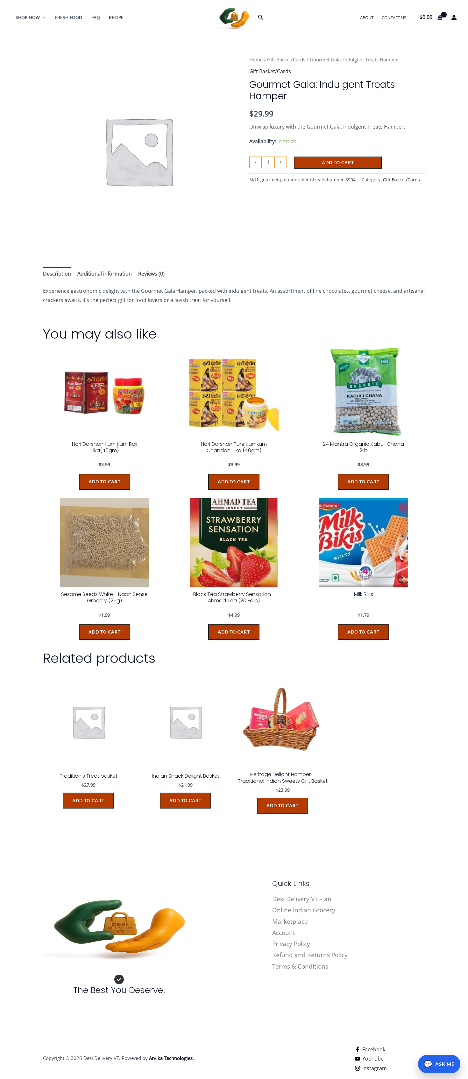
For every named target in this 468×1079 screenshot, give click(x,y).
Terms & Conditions (300, 966)
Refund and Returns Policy (310, 955)
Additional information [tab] (104, 273)
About (366, 17)
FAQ (95, 17)
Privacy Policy (291, 944)
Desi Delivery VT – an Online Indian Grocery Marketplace (303, 910)
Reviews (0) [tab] (151, 273)
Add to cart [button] (88, 800)
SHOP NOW (28, 17)
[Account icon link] (454, 17)
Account (283, 932)
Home (256, 59)
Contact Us (394, 17)
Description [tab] (57, 273)
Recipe (116, 17)
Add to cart (338, 162)
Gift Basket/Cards (286, 59)
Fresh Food (68, 17)
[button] (43, 17)
